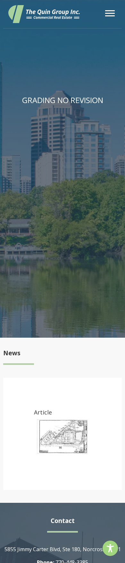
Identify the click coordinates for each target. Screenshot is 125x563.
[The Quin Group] (44, 14)
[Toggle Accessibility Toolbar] (110, 548)
